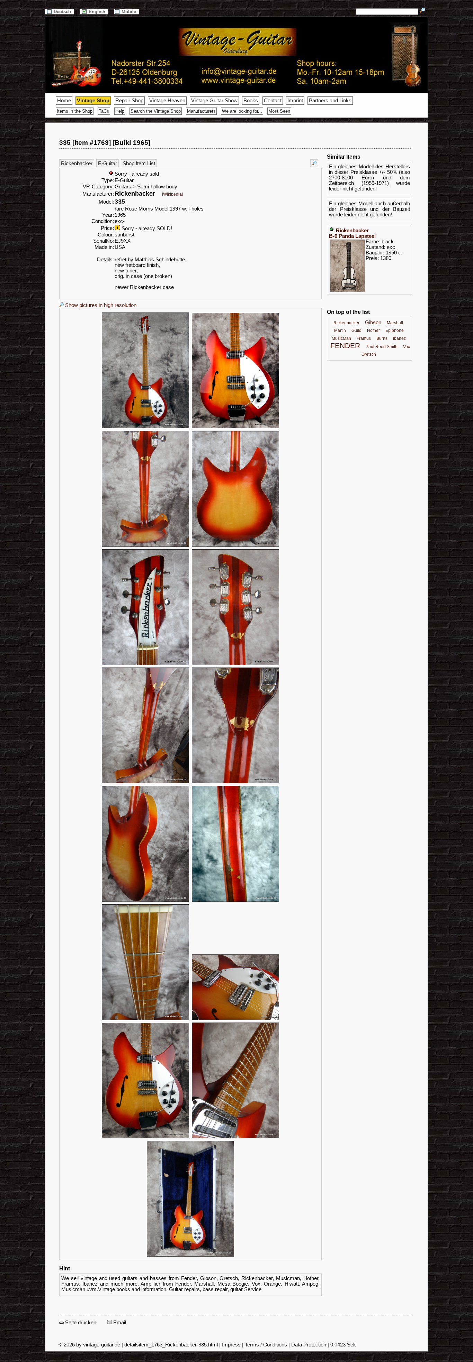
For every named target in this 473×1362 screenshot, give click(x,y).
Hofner (373, 330)
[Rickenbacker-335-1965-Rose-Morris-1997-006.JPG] (235, 664)
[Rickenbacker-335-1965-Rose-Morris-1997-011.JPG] (145, 1019)
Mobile (129, 11)
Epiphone (394, 330)
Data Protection (308, 1344)
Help (119, 111)
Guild (356, 330)
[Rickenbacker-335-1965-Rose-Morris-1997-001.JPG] (145, 427)
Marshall (395, 322)
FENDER (345, 346)
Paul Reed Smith (382, 346)
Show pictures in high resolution (100, 305)
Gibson (373, 322)
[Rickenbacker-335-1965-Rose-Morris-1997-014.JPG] (235, 1137)
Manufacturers (201, 111)
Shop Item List (139, 163)
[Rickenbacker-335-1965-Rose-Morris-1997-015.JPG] (190, 1255)
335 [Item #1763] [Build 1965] (104, 142)
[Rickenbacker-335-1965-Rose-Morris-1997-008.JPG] (235, 782)
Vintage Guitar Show (214, 100)
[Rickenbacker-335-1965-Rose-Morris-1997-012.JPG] (235, 1019)
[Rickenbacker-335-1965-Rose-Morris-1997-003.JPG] (145, 546)
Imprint (295, 100)
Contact (273, 100)
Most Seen (279, 111)
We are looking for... (242, 111)
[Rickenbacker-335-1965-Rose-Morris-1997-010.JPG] (235, 901)
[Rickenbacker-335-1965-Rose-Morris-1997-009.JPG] (145, 901)
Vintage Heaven (167, 100)
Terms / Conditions (266, 1344)
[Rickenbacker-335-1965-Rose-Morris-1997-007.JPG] (145, 782)
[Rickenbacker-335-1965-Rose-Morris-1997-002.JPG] (235, 427)
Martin (340, 330)
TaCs (104, 111)
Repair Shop (129, 100)
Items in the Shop (74, 111)
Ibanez (399, 338)
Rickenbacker (76, 163)
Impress (231, 1344)
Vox (406, 346)
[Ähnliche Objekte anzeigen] (314, 163)
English (97, 11)
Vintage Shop (93, 100)
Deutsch (63, 11)
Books (250, 100)
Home (64, 100)
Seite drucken (80, 1322)
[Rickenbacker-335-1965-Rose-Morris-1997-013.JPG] (145, 1137)
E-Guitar (107, 163)
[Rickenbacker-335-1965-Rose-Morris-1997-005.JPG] (145, 664)
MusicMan (341, 338)
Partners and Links (330, 100)
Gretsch (369, 354)
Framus (364, 338)
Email (119, 1322)
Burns (381, 338)
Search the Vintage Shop (156, 111)
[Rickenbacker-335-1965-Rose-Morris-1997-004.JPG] (235, 546)
